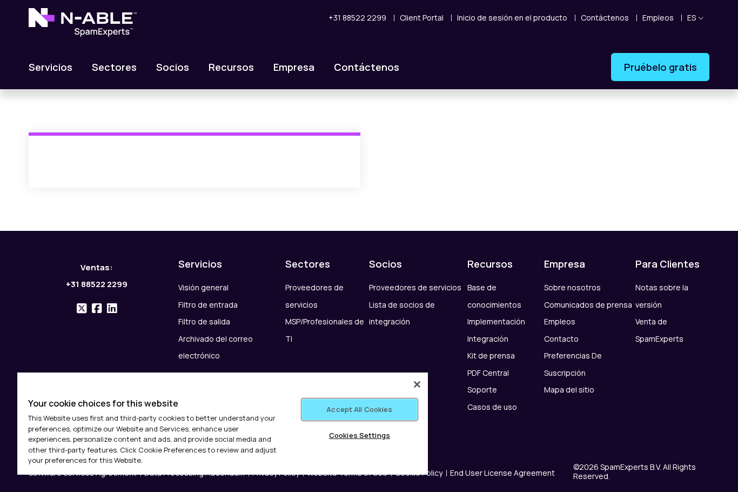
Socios (172, 67)
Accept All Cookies (359, 409)
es (691, 17)
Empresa (293, 67)
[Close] (417, 384)
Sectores (114, 67)
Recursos (231, 67)
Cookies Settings (359, 435)
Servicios (50, 67)
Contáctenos (366, 67)
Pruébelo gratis (660, 67)
